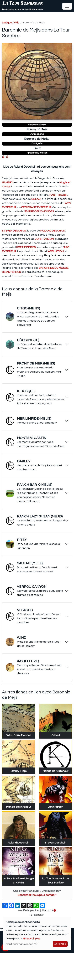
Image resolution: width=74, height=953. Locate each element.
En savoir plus (31, 938)
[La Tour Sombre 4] (3, 156)
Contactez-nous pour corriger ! (37, 895)
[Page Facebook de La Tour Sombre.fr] (1, 930)
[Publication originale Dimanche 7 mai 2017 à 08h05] (55, 910)
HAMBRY (7, 182)
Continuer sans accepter (21, 944)
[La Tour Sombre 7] (7, 156)
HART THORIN (58, 194)
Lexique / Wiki (10, 22)
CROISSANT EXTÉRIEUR (36, 207)
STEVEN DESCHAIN (14, 230)
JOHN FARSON (44, 239)
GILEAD (36, 199)
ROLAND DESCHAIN (52, 230)
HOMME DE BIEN (26, 247)
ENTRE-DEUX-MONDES (39, 211)
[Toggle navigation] (67, 6)
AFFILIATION (56, 251)
